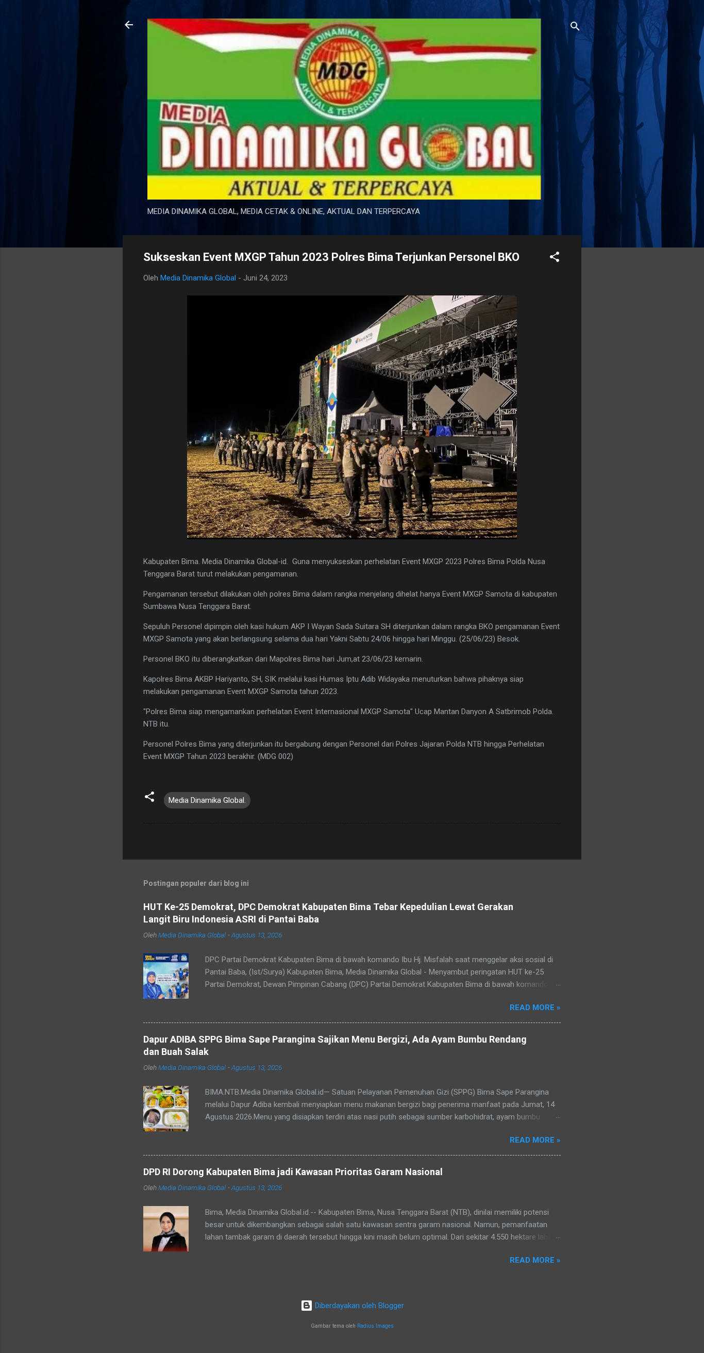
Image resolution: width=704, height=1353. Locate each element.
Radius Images (375, 1326)
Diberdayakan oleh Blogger (358, 1305)
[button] (554, 259)
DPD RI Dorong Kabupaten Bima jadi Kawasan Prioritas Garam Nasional (293, 1171)
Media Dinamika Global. (207, 800)
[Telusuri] (575, 28)
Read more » (535, 1007)
